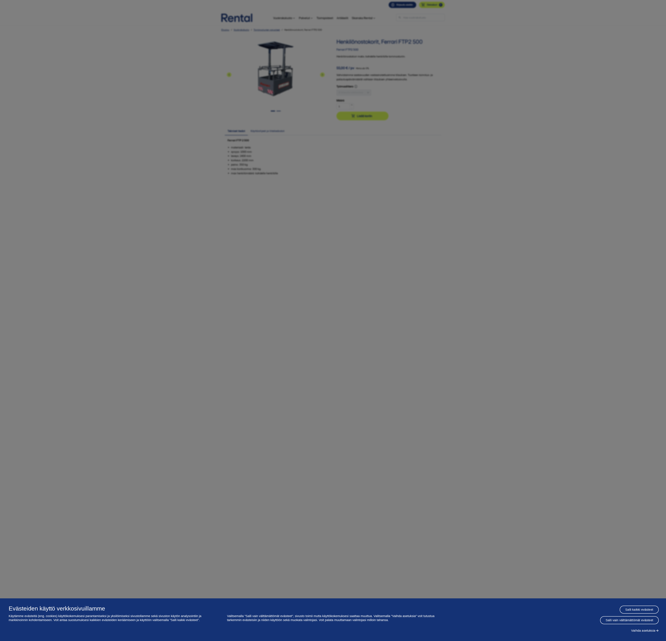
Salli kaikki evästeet (639, 609)
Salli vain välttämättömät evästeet (629, 620)
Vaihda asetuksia (643, 630)
